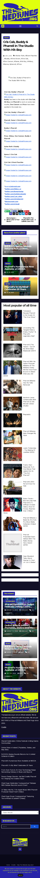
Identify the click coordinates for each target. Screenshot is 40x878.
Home (8, 865)
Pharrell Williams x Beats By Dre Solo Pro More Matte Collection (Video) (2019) (30, 522)
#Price (19, 64)
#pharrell (13, 64)
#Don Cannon (8, 61)
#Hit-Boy (23, 61)
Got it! (20, 875)
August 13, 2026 (12, 610)
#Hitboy (30, 61)
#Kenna (6, 64)
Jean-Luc (24, 610)
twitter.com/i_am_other (13, 196)
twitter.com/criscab (12, 204)
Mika (22, 652)
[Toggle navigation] (20, 26)
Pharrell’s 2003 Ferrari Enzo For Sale (29, 484)
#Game (16, 61)
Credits (3, 727)
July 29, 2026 (11, 673)
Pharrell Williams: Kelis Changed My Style (29, 433)
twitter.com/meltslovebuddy (15, 194)
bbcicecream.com (11, 201)
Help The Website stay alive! (25, 865)
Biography (27, 414)
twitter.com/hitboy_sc (13, 189)
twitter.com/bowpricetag (14, 191)
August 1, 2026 (11, 652)
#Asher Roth (19, 56)
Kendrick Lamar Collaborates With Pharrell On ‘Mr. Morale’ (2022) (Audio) (29, 402)
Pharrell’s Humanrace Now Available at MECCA (19, 267)
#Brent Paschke (31, 56)
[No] (38, 872)
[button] (37, 26)
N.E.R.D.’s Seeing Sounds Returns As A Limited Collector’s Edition (17, 248)
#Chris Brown (15, 59)
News (6, 38)
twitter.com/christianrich (14, 199)
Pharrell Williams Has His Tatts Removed (29, 383)
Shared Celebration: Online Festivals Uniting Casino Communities (19, 606)
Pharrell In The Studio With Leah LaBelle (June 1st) (27, 219)
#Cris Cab (24, 59)
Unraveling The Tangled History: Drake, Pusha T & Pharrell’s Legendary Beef (29, 332)
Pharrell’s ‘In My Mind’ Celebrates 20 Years (16, 288)
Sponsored (10, 601)
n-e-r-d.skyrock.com (12, 186)
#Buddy (7, 59)
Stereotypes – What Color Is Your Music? (13, 219)
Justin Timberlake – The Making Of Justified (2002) (29, 450)
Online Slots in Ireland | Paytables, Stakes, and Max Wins (19, 627)
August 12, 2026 (12, 631)
